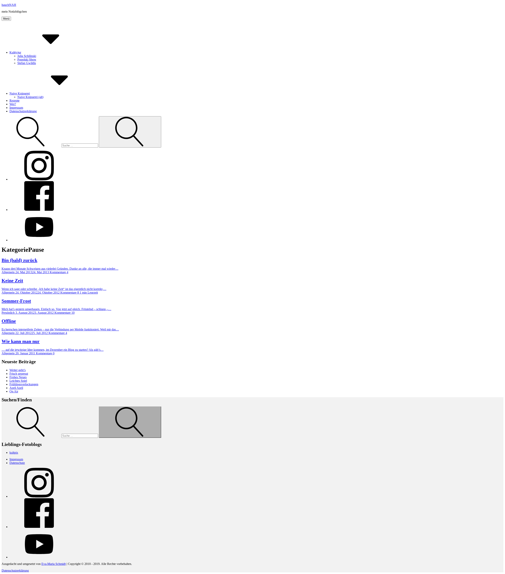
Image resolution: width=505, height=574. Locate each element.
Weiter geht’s (17, 370)
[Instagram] (39, 179)
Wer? (12, 104)
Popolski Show (26, 59)
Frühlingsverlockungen (23, 384)
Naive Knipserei (19, 93)
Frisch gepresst (18, 373)
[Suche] (50, 145)
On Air (13, 391)
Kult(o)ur (15, 52)
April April (16, 388)
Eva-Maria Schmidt (53, 564)
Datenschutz (17, 462)
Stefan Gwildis (26, 63)
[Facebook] (39, 209)
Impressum (16, 107)
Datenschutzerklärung (23, 111)
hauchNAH (9, 5)
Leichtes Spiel (18, 380)
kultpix (13, 452)
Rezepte (14, 100)
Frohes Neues (18, 377)
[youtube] (39, 240)
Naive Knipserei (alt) (30, 97)
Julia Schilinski (26, 56)
